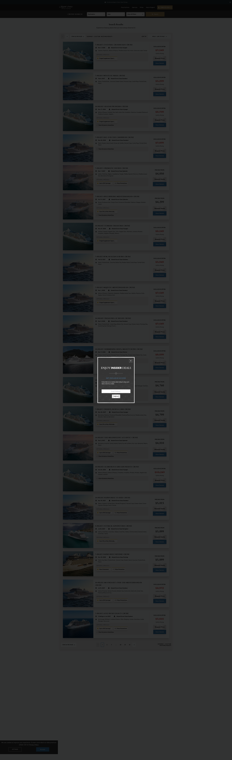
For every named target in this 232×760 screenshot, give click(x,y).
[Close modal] (130, 360)
